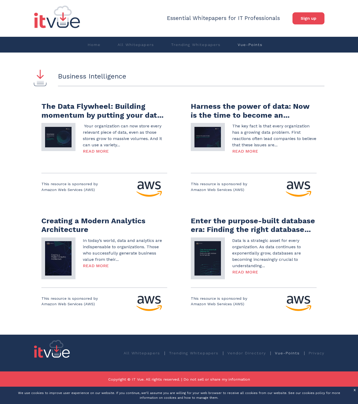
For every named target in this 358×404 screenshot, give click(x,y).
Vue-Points (250, 45)
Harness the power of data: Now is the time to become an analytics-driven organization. (250, 115)
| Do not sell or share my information (215, 379)
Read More (96, 151)
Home (94, 45)
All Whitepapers (136, 45)
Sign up (308, 18)
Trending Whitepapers (196, 45)
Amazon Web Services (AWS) (68, 190)
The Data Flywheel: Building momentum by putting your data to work (101, 115)
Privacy (316, 353)
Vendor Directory (246, 353)
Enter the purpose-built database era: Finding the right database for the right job (253, 229)
